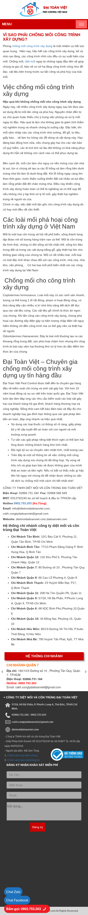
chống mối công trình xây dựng (32, 46)
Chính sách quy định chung (22, 755)
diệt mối (30, 61)
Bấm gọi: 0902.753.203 (23, 908)
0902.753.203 (23, 503)
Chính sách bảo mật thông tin (23, 760)
